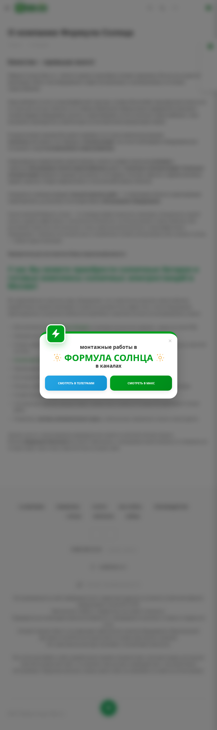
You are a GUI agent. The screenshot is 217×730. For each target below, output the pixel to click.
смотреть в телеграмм (76, 383)
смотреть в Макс (141, 383)
